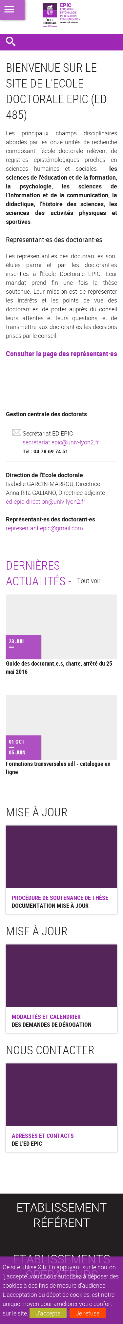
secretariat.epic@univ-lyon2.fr (61, 442)
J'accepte (48, 1313)
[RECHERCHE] (13, 42)
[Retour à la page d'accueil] (61, 15)
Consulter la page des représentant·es (61, 353)
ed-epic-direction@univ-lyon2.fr (45, 501)
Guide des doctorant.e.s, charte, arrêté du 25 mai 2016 (59, 667)
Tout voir (88, 580)
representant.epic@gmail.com (44, 528)
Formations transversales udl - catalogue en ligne (58, 768)
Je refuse (87, 1313)
